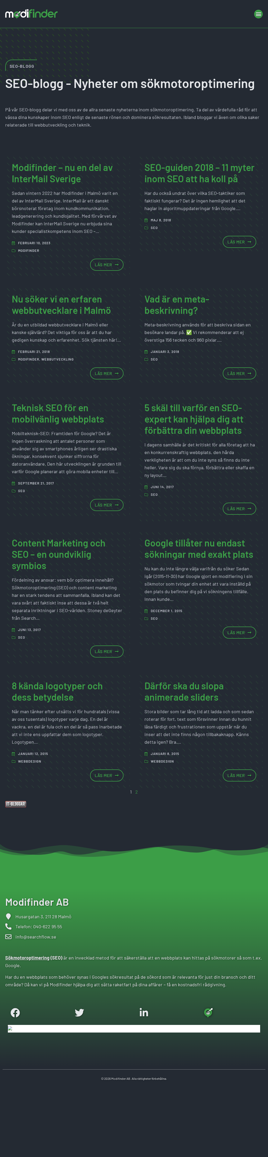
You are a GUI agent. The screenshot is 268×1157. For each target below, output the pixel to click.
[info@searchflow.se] (8, 937)
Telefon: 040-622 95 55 (38, 926)
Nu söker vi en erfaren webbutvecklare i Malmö (61, 304)
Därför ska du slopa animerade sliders (184, 691)
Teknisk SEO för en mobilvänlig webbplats (58, 413)
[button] (258, 14)
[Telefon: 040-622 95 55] (8, 926)
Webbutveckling (57, 359)
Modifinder (28, 250)
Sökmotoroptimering (27, 958)
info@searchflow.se (35, 937)
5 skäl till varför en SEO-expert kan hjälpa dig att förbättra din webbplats (193, 419)
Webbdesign (29, 761)
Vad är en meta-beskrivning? (176, 304)
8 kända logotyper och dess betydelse (57, 691)
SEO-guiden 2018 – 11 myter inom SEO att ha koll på (199, 172)
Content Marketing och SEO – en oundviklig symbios (58, 554)
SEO (154, 228)
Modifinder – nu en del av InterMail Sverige (62, 172)
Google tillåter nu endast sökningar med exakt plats (198, 548)
